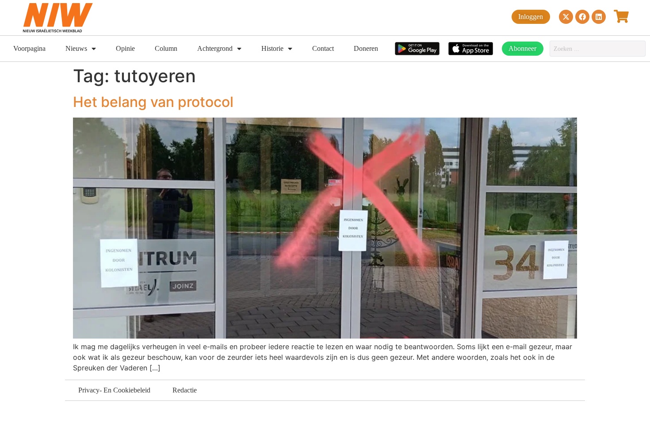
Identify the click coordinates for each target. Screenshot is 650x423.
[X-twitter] (566, 17)
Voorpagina (29, 48)
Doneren (366, 48)
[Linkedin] (599, 17)
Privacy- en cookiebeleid (114, 390)
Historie (272, 48)
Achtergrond (215, 48)
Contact (323, 48)
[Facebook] (582, 17)
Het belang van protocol (153, 102)
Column (166, 48)
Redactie (184, 390)
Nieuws (76, 48)
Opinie (125, 48)
